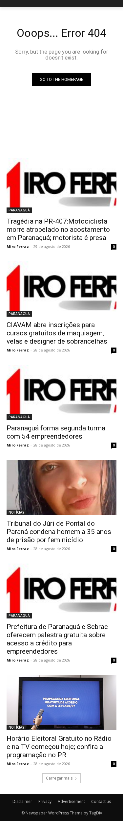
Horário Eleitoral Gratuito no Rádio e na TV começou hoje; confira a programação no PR (59, 747)
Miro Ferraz (18, 246)
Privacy (44, 801)
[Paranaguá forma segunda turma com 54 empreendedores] (61, 392)
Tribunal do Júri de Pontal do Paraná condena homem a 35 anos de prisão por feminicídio (59, 531)
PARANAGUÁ (19, 210)
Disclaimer (22, 801)
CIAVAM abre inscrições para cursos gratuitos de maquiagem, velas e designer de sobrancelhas (57, 333)
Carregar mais (59, 778)
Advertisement (71, 801)
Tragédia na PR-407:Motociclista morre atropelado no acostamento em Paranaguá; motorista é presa (58, 229)
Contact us (101, 801)
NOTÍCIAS (16, 512)
